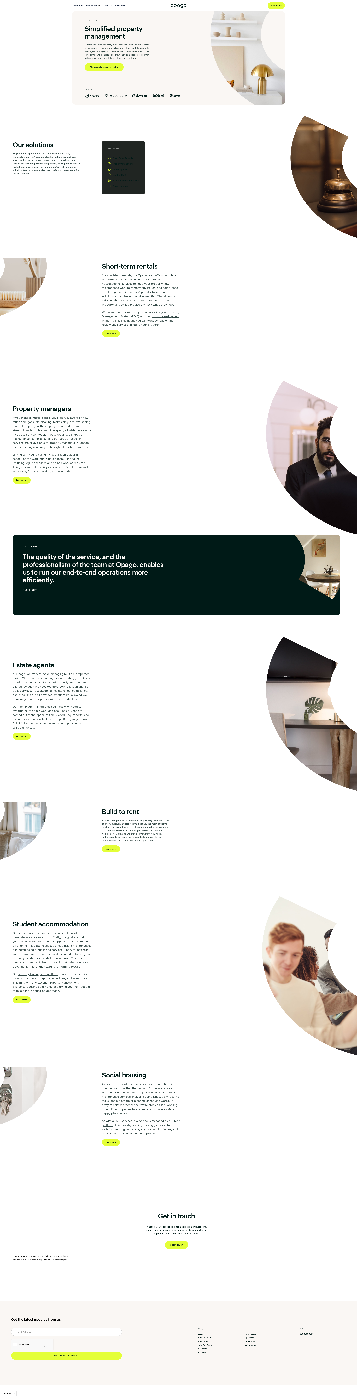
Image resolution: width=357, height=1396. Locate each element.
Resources (203, 1341)
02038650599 (307, 1334)
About (201, 1334)
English (7, 1393)
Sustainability (204, 1337)
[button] (94, 5)
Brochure (202, 1348)
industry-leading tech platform (38, 974)
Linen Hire (250, 1341)
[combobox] (10, 1393)
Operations (250, 1337)
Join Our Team (205, 1345)
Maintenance (251, 1345)
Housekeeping (252, 1334)
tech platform (79, 447)
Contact (202, 1352)
